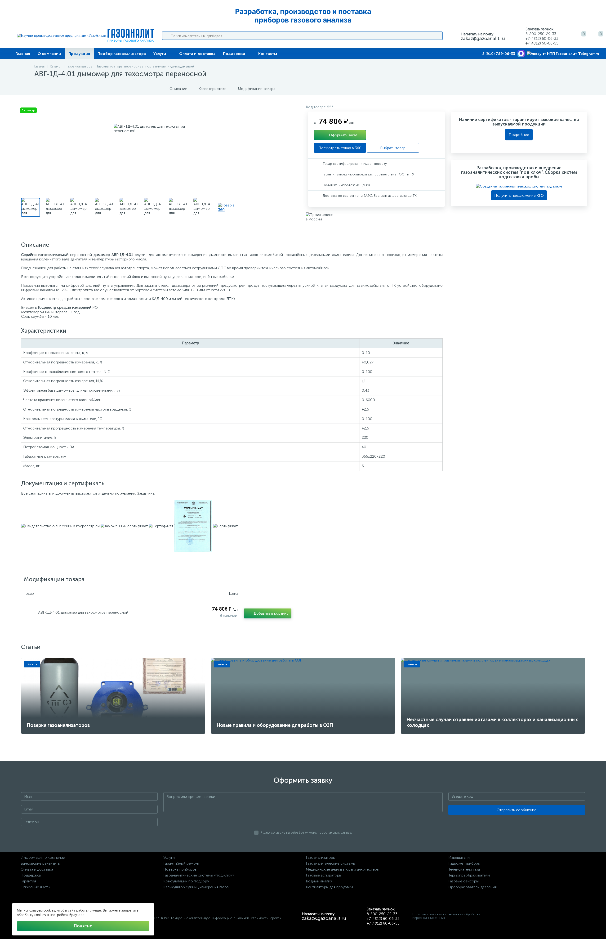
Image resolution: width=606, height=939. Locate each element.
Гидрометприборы (464, 863)
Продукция (79, 53)
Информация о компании (43, 857)
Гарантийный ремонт (181, 863)
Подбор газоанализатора (122, 53)
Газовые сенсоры (463, 881)
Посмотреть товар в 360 (339, 148)
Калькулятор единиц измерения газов (196, 887)
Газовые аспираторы (324, 875)
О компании (49, 53)
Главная (23, 53)
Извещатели (459, 857)
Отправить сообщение (516, 810)
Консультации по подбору (186, 881)
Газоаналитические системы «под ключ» (198, 875)
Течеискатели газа (464, 869)
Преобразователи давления (472, 887)
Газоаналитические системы (331, 863)
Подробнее (519, 134)
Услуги (159, 53)
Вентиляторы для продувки (329, 887)
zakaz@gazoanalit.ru (483, 38)
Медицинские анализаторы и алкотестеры (342, 869)
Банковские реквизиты (40, 863)
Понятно (83, 926)
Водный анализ (319, 881)
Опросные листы (35, 887)
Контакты (267, 53)
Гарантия (28, 881)
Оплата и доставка (197, 53)
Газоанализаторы (320, 857)
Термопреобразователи (469, 875)
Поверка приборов (180, 869)
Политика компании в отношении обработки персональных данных (446, 916)
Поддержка (234, 53)
